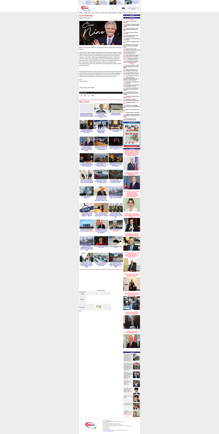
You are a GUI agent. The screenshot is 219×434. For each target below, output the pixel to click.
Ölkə (90, 12)
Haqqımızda (130, 12)
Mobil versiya (133, 9)
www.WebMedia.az (110, 431)
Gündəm (81, 12)
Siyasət (85, 12)
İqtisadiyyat (120, 12)
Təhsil (106, 12)
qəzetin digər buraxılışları (132, 146)
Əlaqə (135, 12)
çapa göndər (87, 18)
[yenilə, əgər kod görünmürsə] (98, 308)
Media (102, 12)
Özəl (93, 12)
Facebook (132, 15)
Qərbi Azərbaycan (112, 12)
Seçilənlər (132, 148)
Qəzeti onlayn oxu (132, 122)
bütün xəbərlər (138, 350)
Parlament (98, 12)
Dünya (125, 12)
